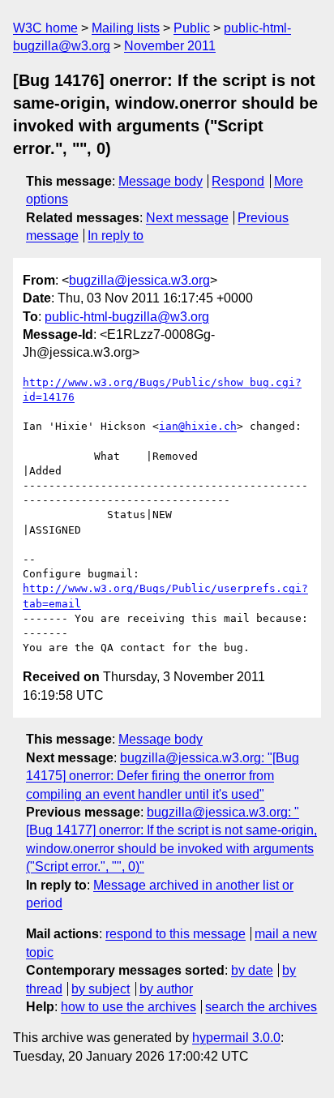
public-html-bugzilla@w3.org (127, 317)
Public (191, 28)
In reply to (115, 235)
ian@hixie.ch (198, 426)
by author (166, 989)
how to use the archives (128, 1007)
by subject (100, 989)
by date (252, 970)
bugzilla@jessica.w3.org (139, 280)
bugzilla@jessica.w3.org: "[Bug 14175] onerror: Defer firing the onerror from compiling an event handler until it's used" (162, 776)
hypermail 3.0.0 (236, 1037)
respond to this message (175, 934)
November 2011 (170, 46)
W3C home (45, 28)
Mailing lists (126, 28)
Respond (238, 181)
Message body (160, 181)
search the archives (261, 1007)
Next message (187, 218)
